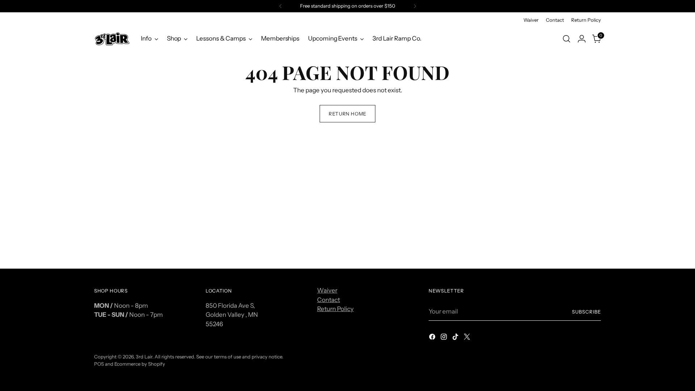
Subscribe (586, 312)
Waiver (327, 290)
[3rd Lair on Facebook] (433, 338)
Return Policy (335, 308)
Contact (328, 299)
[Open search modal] (566, 38)
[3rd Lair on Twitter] (467, 338)
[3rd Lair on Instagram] (444, 338)
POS (99, 364)
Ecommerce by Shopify (139, 364)
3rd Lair (144, 357)
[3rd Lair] (112, 38)
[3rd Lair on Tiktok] (456, 338)
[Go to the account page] (581, 38)
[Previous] (280, 6)
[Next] (415, 6)
